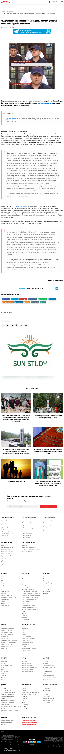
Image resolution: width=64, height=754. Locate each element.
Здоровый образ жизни (7, 720)
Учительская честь (48, 700)
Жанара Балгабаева (20, 206)
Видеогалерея (5, 698)
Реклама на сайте (4, 749)
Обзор (24, 700)
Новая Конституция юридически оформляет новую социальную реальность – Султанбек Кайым (48, 451)
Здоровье (4, 717)
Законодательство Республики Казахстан (9, 711)
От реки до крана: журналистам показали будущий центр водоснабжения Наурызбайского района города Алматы (16, 451)
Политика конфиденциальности (14, 749)
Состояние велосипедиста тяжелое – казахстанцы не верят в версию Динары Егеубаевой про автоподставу (48, 483)
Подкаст (24, 698)
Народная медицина (6, 722)
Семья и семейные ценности (16, 481)
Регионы (24, 706)
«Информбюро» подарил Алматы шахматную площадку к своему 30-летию (48, 417)
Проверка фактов (6, 704)
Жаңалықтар (10, 11)
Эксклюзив (25, 704)
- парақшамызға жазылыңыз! (30, 288)
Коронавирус (4, 724)
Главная (3, 11)
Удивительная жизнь (48, 698)
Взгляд (24, 702)
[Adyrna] (7, 2)
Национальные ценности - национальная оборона (8, 701)
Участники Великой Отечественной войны (11, 707)
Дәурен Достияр (12, 119)
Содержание (46, 702)
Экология (24, 708)
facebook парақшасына (45, 103)
